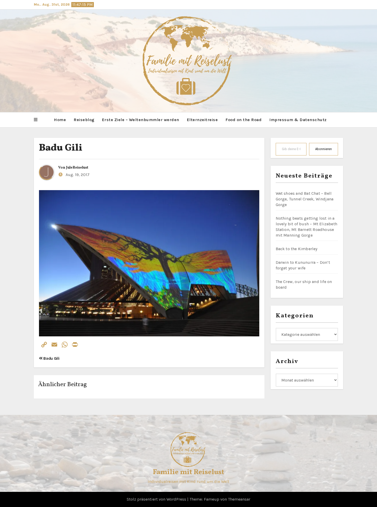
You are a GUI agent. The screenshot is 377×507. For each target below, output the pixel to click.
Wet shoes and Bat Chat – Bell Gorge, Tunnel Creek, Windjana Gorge (305, 199)
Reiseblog (84, 119)
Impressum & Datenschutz (298, 119)
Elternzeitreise (202, 119)
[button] (35, 119)
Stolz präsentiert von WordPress (157, 499)
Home (60, 119)
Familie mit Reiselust (188, 472)
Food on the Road (243, 119)
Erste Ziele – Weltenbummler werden (140, 119)
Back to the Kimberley (297, 248)
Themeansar (239, 499)
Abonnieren (323, 149)
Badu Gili (60, 148)
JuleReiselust (77, 167)
